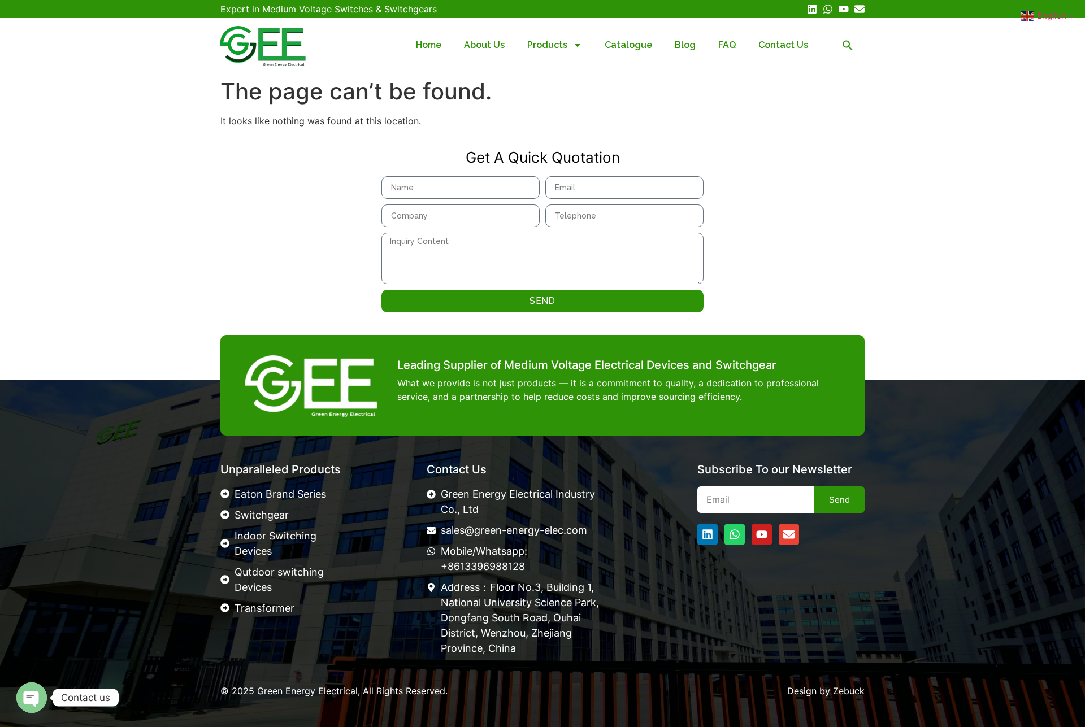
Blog (685, 45)
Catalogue (628, 45)
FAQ (727, 45)
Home (428, 45)
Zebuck (849, 690)
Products (547, 45)
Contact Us (783, 45)
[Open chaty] (31, 697)
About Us (484, 45)
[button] (848, 45)
